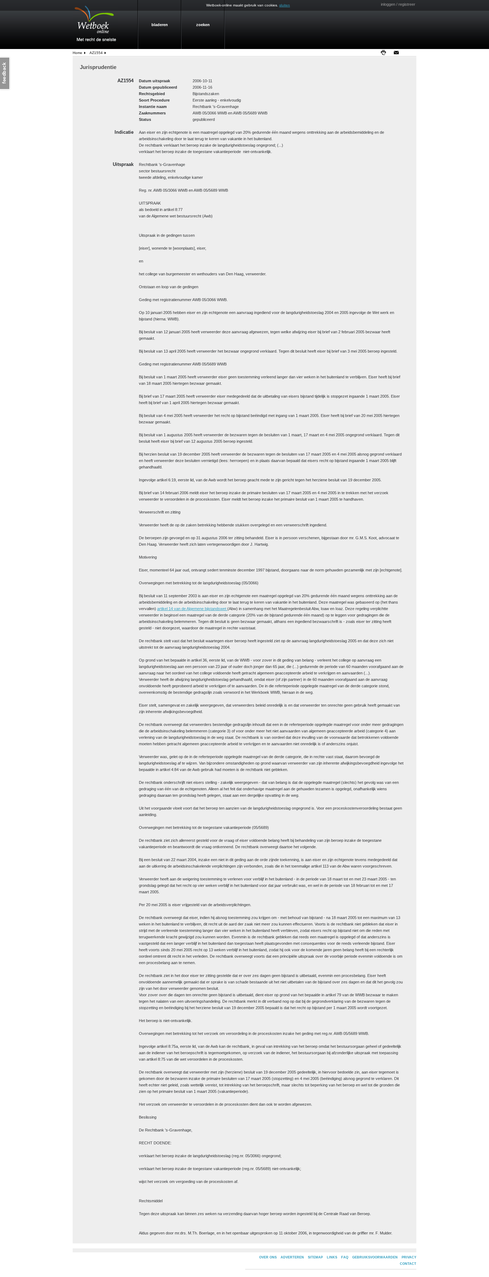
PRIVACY (409, 1257)
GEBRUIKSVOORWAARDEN (375, 1257)
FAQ (344, 1257)
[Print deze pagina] (385, 52)
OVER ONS (268, 1257)
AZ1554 (96, 53)
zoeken (203, 25)
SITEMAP (315, 1257)
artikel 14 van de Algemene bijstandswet (192, 608)
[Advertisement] (439, 163)
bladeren (159, 25)
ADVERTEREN (292, 1257)
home (77, 53)
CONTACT (408, 1264)
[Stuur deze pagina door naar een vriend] (398, 52)
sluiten (284, 5)
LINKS (332, 1257)
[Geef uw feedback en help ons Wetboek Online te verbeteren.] (5, 73)
